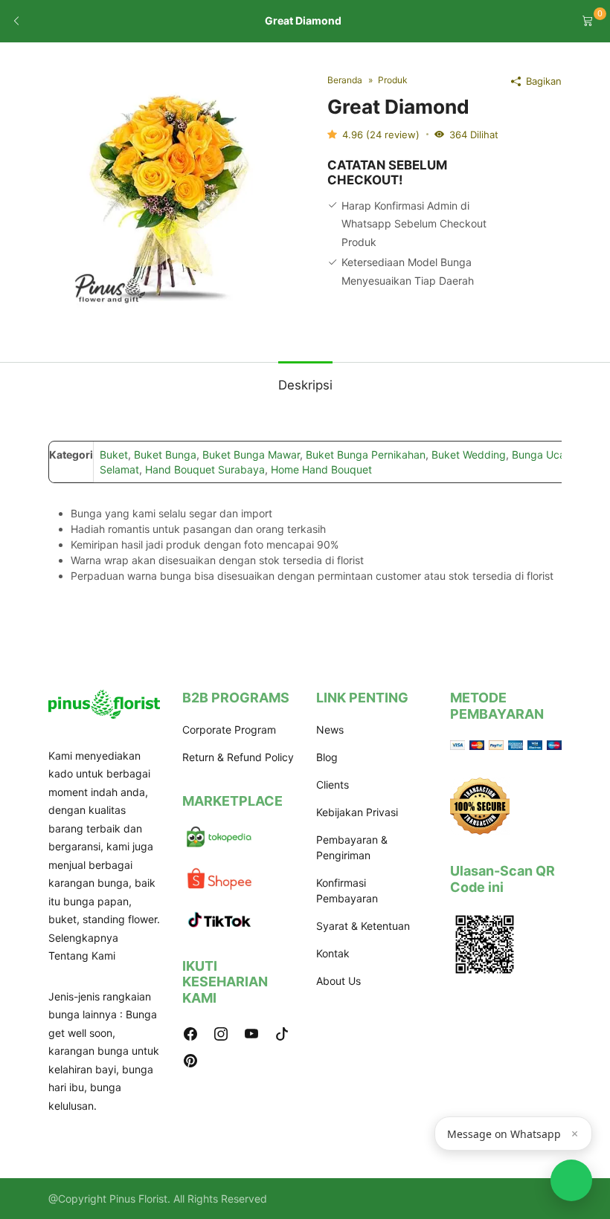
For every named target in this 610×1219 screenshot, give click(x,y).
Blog (327, 757)
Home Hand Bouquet (321, 469)
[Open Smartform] (571, 1180)
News (330, 729)
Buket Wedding (468, 454)
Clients (332, 784)
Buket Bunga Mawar (251, 454)
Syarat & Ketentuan (363, 925)
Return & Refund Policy (238, 757)
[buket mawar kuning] (171, 193)
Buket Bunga (165, 454)
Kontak (333, 953)
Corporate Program (229, 729)
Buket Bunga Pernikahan (366, 454)
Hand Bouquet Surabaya (205, 469)
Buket (114, 454)
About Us (338, 980)
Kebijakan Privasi (357, 812)
